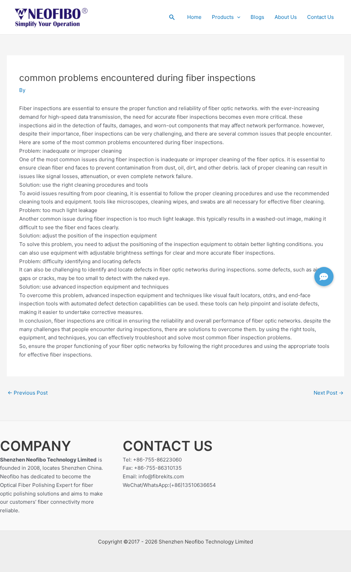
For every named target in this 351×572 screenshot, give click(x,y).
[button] (172, 17)
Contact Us (320, 17)
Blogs (257, 17)
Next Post (328, 392)
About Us (286, 17)
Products (223, 17)
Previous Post (28, 392)
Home (194, 17)
